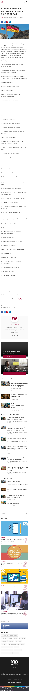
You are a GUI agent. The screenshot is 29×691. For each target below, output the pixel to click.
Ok (12, 690)
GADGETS (16, 652)
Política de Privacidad (14, 681)
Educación (5, 305)
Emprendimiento (4, 611)
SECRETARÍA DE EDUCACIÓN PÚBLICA (16, 644)
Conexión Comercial (17, 398)
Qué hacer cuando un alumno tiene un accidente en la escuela (19, 405)
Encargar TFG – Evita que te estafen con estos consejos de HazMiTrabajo (12, 540)
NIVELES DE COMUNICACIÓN (8, 587)
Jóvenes (19, 305)
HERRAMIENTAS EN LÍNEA (7, 649)
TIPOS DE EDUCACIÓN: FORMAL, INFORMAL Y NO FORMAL (13, 563)
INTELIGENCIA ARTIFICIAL (7, 647)
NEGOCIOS (11, 641)
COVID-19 (16, 647)
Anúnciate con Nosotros (14, 679)
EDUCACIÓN (4, 641)
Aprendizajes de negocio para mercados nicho (19, 395)
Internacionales (12, 305)
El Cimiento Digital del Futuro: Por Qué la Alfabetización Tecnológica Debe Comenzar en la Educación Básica (17, 428)
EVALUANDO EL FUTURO (7, 638)
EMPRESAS (4, 644)
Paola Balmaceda (13, 451)
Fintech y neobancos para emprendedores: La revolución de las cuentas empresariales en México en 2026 (19, 384)
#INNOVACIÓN (18, 641)
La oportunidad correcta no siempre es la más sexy (17, 438)
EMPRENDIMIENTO (13, 635)
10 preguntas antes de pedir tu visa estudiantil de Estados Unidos (15, 418)
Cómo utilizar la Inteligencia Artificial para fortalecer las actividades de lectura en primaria (17, 468)
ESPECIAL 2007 (22, 638)
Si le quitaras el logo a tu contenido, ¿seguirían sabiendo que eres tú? (16, 458)
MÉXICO (15, 638)
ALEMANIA (6, 307)
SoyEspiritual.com (23, 298)
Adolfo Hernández (17, 388)
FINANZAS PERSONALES (7, 652)
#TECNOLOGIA (5, 635)
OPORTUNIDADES (12, 307)
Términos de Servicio (14, 683)
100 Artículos (9, 17)
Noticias (24, 305)
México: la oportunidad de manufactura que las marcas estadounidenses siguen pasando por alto (17, 448)
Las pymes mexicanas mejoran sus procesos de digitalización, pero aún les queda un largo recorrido (13, 613)
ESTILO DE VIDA (17, 649)
